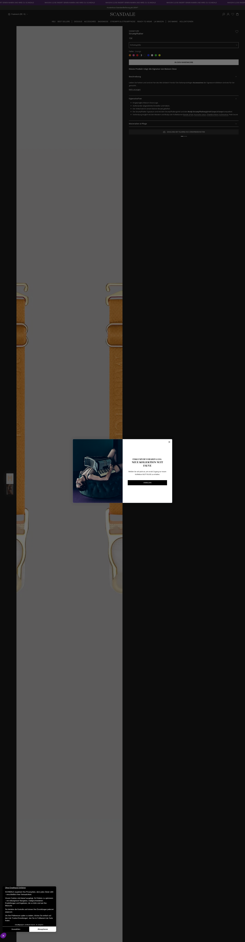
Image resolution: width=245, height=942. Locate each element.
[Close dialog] (169, 442)
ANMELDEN (147, 483)
